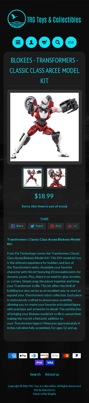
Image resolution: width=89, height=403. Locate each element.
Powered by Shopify (44, 393)
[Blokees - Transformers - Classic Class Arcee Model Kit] (32, 177)
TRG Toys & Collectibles (42, 385)
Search (35, 374)
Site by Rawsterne (44, 389)
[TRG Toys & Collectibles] (44, 19)
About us (52, 374)
